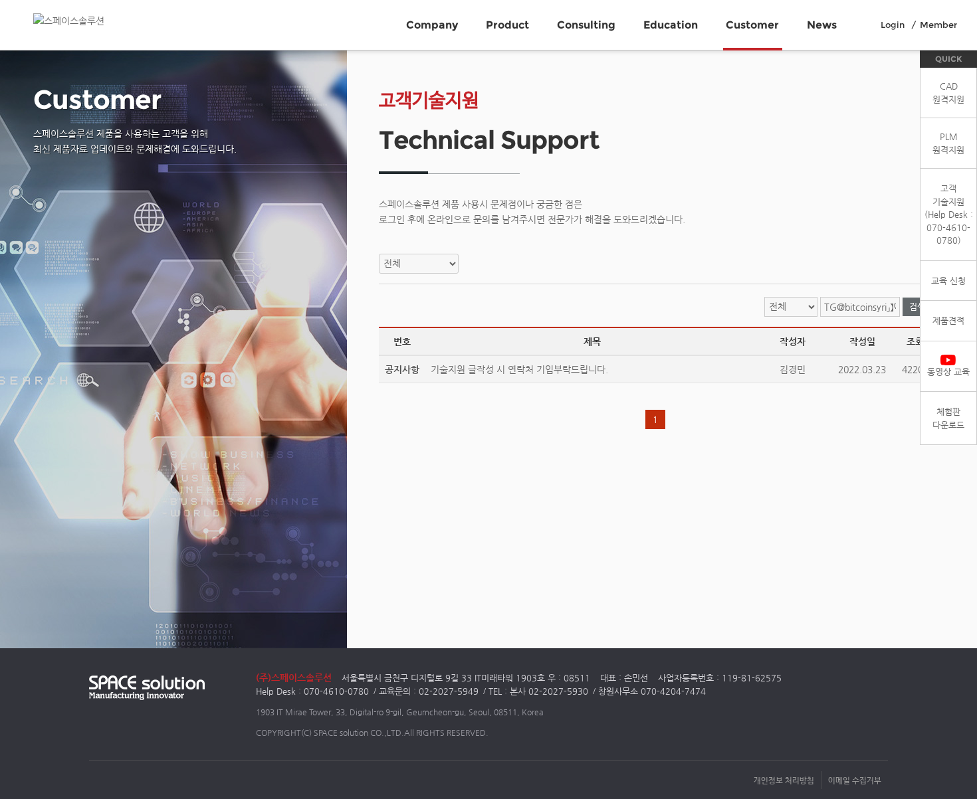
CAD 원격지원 (948, 92)
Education (670, 25)
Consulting (586, 25)
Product (507, 25)
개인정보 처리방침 (784, 780)
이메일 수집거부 (854, 780)
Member (938, 24)
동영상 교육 (948, 372)
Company (432, 25)
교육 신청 (948, 281)
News (822, 25)
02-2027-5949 (449, 691)
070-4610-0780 (336, 691)
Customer (752, 25)
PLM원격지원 (948, 143)
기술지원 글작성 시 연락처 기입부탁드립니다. (519, 369)
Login (893, 24)
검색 (917, 306)
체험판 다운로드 (948, 418)
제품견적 (948, 320)
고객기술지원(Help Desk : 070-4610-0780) (948, 214)
